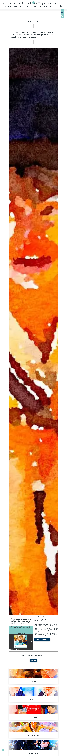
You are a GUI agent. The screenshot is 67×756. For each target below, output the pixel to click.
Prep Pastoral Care (33, 753)
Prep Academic (33, 699)
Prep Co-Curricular (33, 735)
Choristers (33, 681)
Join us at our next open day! (42, 639)
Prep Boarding (33, 717)
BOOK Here (33, 660)
